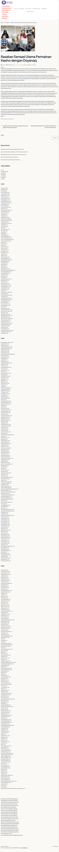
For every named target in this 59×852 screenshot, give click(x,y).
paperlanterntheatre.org (6, 668)
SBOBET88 (44, 8)
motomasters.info (5, 469)
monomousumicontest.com (7, 458)
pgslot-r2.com (4, 740)
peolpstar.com (4, 208)
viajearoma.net (4, 656)
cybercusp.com (4, 784)
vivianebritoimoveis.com (6, 223)
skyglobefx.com (4, 461)
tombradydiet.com (5, 622)
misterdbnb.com (4, 506)
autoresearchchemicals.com (7, 330)
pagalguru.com (4, 737)
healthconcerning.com (6, 404)
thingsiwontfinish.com (6, 560)
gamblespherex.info (5, 462)
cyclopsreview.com (5, 687)
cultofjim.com (4, 594)
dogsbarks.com (4, 691)
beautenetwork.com (5, 776)
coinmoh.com (4, 685)
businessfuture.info (5, 357)
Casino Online (36, 8)
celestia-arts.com (5, 196)
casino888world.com (5, 505)
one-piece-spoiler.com (6, 448)
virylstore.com (4, 214)
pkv (15, 828)
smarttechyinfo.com (5, 389)
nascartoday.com (5, 732)
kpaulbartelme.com (5, 493)
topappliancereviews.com (7, 323)
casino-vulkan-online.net (6, 311)
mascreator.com (4, 728)
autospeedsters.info (5, 455)
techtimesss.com (5, 213)
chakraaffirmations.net (6, 376)
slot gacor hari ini (7, 833)
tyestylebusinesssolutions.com (8, 511)
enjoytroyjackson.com (6, 694)
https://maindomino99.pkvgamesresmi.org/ (12, 835)
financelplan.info (4, 355)
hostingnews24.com (5, 716)
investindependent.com (6, 722)
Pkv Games (21, 8)
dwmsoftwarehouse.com (6, 693)
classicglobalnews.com (6, 782)
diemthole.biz (4, 254)
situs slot (3, 803)
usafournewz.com (5, 577)
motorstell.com (4, 215)
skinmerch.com (4, 602)
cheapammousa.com (5, 660)
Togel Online (30, 11)
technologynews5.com (6, 745)
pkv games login (4, 171)
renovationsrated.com (6, 760)
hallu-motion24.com (5, 303)
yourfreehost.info (4, 618)
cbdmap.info (4, 360)
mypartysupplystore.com (6, 590)
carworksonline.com (5, 211)
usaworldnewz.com (5, 572)
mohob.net (3, 386)
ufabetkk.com (4, 255)
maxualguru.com (4, 392)
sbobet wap (4, 823)
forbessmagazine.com (6, 704)
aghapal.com (4, 652)
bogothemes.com (5, 615)
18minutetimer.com (5, 408)
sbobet (8, 803)
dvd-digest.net (4, 293)
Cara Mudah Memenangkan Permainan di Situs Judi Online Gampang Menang (7, 12)
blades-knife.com (5, 446)
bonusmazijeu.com (5, 518)
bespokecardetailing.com (7, 644)
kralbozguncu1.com (5, 724)
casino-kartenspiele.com (6, 237)
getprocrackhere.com (6, 530)
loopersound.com (5, 608)
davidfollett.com (4, 597)
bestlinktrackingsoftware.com (7, 515)
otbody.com (3, 242)
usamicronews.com (5, 543)
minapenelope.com (5, 609)
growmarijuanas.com (5, 412)
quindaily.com (4, 769)
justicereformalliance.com (7, 611)
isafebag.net (4, 233)
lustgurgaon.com (4, 379)
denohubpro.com (5, 445)
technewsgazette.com (6, 258)
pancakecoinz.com (5, 370)
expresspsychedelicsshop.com (8, 699)
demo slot (15, 822)
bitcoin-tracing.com (5, 778)
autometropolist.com (5, 682)
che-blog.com (4, 368)
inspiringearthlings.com (6, 721)
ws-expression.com (5, 741)
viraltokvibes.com (5, 221)
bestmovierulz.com (5, 605)
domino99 (7, 798)
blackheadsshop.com (6, 490)
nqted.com (3, 734)
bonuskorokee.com (5, 521)
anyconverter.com (5, 249)
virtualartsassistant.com (6, 496)
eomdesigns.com (5, 465)
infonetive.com (4, 281)
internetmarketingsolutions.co (7, 434)
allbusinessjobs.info (5, 349)
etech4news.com (5, 697)
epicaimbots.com (5, 696)
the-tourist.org (4, 230)
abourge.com (4, 672)
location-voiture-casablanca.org (8, 491)
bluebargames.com (5, 199)
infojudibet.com (4, 358)
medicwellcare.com (5, 478)
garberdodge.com (5, 204)
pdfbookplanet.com (5, 440)
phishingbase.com (5, 547)
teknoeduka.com (5, 747)
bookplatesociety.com (6, 627)
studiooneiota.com (5, 449)
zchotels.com (4, 743)
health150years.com (5, 217)
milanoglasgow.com (5, 301)
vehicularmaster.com (5, 580)
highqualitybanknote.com (6, 715)
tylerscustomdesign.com (6, 210)
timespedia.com (4, 251)
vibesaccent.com (5, 581)
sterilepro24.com (5, 484)
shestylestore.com (5, 559)
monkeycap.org (4, 226)
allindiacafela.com (5, 308)
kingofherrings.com (5, 261)
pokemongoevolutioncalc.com (8, 546)
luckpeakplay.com (5, 541)
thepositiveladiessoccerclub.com (8, 662)
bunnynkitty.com (4, 274)
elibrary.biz (3, 647)
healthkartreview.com (5, 712)
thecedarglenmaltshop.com (7, 342)
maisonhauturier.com (5, 726)
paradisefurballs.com (5, 398)
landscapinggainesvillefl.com (7, 725)
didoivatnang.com (5, 690)
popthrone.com (4, 364)
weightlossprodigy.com (6, 387)
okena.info (3, 641)
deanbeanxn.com (5, 361)
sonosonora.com (4, 630)
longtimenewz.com (5, 538)
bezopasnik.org (4, 276)
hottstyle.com (4, 718)
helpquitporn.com (5, 713)
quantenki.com (4, 475)
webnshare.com (4, 414)
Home (15, 8)
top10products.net (5, 351)
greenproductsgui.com (6, 402)
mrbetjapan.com (4, 262)
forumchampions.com (6, 198)
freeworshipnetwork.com (6, 669)
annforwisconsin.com (5, 592)
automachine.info (5, 453)
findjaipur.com (4, 593)
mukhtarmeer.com (5, 731)
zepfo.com (3, 744)
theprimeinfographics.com (7, 497)
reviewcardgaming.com (6, 487)
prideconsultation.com (6, 373)
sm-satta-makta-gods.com (7, 753)
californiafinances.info (6, 286)
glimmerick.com (4, 596)
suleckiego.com (4, 333)
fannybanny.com (4, 533)
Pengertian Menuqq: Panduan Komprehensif (10, 159)
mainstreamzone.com (5, 411)
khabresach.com (4, 327)
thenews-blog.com (5, 748)
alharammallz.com (5, 675)
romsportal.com (4, 556)
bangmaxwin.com (5, 280)
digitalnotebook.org (5, 390)
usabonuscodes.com (5, 751)
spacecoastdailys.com (6, 757)
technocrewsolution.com (6, 220)
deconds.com (4, 787)
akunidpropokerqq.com (6, 643)
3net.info (3, 638)
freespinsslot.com (5, 396)
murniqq (8, 827)
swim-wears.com (5, 205)
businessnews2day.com (6, 481)
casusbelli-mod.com (5, 625)
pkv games (3, 173)
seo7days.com (4, 267)
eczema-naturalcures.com (7, 649)
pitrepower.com (4, 312)
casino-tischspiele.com (6, 240)
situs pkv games (9, 802)
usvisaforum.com (4, 603)
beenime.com (4, 500)
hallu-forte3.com (4, 302)
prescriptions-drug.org (6, 218)
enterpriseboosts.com (6, 236)
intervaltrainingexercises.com (7, 509)
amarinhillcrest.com (5, 229)
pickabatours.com (5, 352)
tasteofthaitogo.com (5, 273)
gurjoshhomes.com (5, 621)
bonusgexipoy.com (5, 522)
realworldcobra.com (5, 452)
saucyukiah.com (4, 188)
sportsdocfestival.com (6, 557)
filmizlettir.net (4, 191)
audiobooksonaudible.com (7, 775)
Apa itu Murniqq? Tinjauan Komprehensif (9, 157)
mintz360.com (4, 384)
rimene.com (3, 290)
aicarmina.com (4, 589)
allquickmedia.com (5, 257)
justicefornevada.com (6, 420)
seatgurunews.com (5, 637)
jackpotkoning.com (5, 535)
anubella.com (4, 773)
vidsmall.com (4, 480)
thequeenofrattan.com (6, 443)
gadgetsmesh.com (5, 418)
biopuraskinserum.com (6, 284)
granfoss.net (3, 306)
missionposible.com (5, 317)
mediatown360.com (5, 314)
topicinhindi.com (4, 345)
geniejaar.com (4, 380)
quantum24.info (4, 474)
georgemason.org (5, 343)
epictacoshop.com (5, 283)
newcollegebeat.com (6, 599)
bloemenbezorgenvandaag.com (8, 270)
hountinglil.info (4, 374)
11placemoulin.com (5, 383)
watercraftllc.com (5, 671)
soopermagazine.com (6, 756)
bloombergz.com (5, 235)
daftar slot (12, 830)
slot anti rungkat (8, 808)
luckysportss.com (5, 540)
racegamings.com (5, 549)
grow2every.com (4, 709)
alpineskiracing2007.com (6, 309)
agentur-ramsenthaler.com (7, 464)
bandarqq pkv (14, 798)
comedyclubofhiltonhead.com (8, 494)
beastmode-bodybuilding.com (8, 354)
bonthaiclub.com (5, 624)
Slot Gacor (28, 8)
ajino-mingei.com (5, 616)
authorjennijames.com (6, 655)
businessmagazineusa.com (7, 477)
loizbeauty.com (4, 248)
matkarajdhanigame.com (6, 362)
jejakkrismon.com (5, 252)
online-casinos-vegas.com (7, 318)
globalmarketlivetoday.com (7, 706)
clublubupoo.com (5, 516)
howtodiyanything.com (6, 719)
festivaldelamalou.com (6, 201)
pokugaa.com (4, 552)
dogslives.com (4, 439)
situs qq (2, 178)
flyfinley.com (4, 371)
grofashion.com (4, 544)
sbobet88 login (5, 825)
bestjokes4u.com (5, 377)
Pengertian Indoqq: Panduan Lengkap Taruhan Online (12, 149)
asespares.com (4, 678)
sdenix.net (3, 227)
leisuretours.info (4, 421)
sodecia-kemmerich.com (6, 502)
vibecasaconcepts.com (6, 472)
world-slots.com (4, 365)
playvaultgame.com (5, 553)
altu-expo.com (4, 653)
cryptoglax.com (4, 612)
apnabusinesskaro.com (6, 331)
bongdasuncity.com (5, 393)
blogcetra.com (4, 433)
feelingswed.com (5, 702)
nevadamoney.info (5, 289)
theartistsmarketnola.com (6, 295)
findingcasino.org (5, 450)
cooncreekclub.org (5, 194)
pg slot (6, 805)
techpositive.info (4, 428)
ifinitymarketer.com (5, 534)
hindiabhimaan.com (5, 325)
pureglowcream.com (5, 268)
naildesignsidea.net (5, 665)
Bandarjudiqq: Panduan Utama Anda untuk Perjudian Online (14, 154)
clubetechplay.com (5, 525)
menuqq (3, 827)
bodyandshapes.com (5, 779)
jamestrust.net (4, 243)
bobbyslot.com (4, 382)
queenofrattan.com (5, 442)
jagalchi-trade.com (5, 606)
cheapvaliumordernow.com (7, 499)
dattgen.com (4, 688)
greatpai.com (4, 666)
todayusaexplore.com (6, 574)
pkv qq (2, 798)
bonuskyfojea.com (5, 519)
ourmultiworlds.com (5, 192)
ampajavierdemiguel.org (6, 583)
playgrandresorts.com (6, 555)
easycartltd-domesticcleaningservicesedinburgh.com (13, 788)
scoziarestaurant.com (5, 762)
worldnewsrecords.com (6, 483)
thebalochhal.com (5, 578)
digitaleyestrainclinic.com (6, 315)
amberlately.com (4, 586)
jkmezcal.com (4, 508)
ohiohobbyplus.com (5, 614)
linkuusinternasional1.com (6, 631)
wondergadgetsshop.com (7, 636)
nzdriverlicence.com (5, 735)
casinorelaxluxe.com (5, 524)
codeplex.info (4, 640)
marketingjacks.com (5, 321)
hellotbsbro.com (4, 423)
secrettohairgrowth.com (6, 271)
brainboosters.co (4, 584)
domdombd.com (5, 527)
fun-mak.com (4, 503)
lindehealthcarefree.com (6, 348)
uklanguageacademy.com (7, 346)
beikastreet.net (4, 189)
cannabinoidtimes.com (6, 401)
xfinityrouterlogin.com (6, 320)
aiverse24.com (4, 772)
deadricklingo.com (5, 459)
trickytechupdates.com (6, 324)
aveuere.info (3, 399)
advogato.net (4, 232)
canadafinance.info (5, 287)
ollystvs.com (4, 436)
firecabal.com (4, 703)
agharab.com (4, 659)
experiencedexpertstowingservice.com (9, 489)
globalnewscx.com (5, 437)
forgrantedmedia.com (6, 207)
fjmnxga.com (4, 277)
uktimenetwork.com (5, 571)
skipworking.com (5, 246)
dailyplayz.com (4, 528)
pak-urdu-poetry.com (6, 431)
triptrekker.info (4, 467)
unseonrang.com (4, 430)
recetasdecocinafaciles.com (7, 663)
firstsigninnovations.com (6, 202)
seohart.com (4, 763)
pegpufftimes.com (5, 195)
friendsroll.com (4, 633)
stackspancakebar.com (6, 298)
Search (2, 135)
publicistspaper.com (5, 767)
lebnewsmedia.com (5, 628)
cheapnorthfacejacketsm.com (7, 619)
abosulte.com (4, 770)
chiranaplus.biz (4, 296)
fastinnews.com (4, 531)
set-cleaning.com (5, 765)
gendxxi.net (3, 468)
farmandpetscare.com (6, 424)
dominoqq (3, 174)
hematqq (12, 827)
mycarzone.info (4, 471)
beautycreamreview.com (6, 684)
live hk (2, 170)
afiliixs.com (3, 674)
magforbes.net (4, 224)
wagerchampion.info (5, 456)
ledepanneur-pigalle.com (6, 292)
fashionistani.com (5, 700)
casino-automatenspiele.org (7, 239)
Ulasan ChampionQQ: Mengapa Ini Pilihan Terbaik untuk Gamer (14, 151)
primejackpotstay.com (6, 550)
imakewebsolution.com (6, 367)
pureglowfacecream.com (6, 259)
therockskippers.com (5, 305)
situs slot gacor (12, 805)
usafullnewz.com (4, 570)
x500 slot (16, 802)
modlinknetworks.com (6, 537)
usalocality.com (4, 575)
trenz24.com (4, 245)
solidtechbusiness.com (6, 486)
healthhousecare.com (6, 710)
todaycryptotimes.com (6, 750)
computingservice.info (6, 426)
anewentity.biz (4, 264)
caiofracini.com (4, 427)
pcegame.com (4, 738)
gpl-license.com (4, 707)
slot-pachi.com (4, 395)
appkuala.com (4, 265)
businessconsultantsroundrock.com (9, 781)
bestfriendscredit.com (6, 646)
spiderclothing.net (5, 634)
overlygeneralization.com (6, 415)
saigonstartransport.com (6, 279)
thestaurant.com (4, 513)
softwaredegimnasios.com (7, 754)
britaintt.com (4, 785)
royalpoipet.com (4, 512)
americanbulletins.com (6, 677)
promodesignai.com (5, 766)
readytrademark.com (5, 759)
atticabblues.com (5, 681)
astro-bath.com (4, 650)
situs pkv (10, 800)
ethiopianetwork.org (5, 417)
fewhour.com (4, 406)
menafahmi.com (4, 729)
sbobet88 (16, 823)
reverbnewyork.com (5, 600)
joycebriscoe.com (5, 587)
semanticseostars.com (6, 409)
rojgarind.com (4, 405)
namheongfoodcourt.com (6, 299)
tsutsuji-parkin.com (5, 658)
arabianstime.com (5, 680)
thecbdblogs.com (5, 328)
